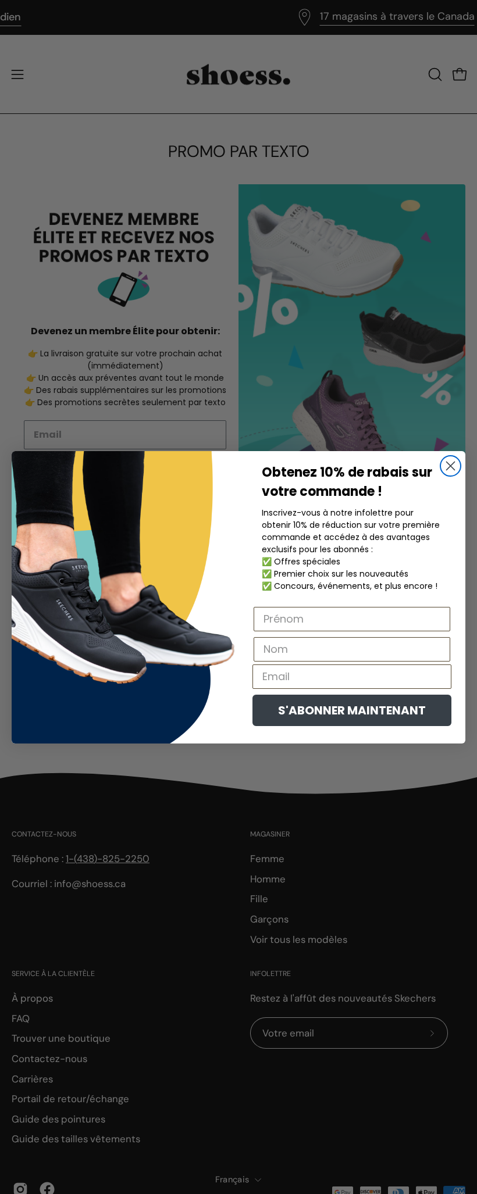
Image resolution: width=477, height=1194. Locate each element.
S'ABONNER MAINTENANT (352, 710)
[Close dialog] (450, 466)
